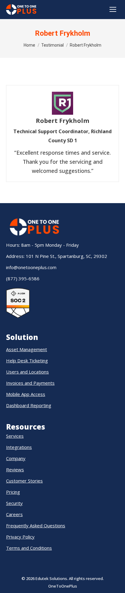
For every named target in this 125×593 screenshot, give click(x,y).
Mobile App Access (25, 394)
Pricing (13, 492)
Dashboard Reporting (28, 405)
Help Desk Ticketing (27, 360)
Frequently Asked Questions (35, 525)
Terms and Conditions (29, 548)
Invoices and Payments (30, 383)
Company (15, 458)
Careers (14, 514)
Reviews (15, 469)
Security (14, 503)
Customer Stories (24, 481)
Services (15, 436)
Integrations (19, 447)
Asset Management (26, 349)
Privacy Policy (20, 537)
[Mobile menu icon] (113, 9)
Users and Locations (27, 372)
